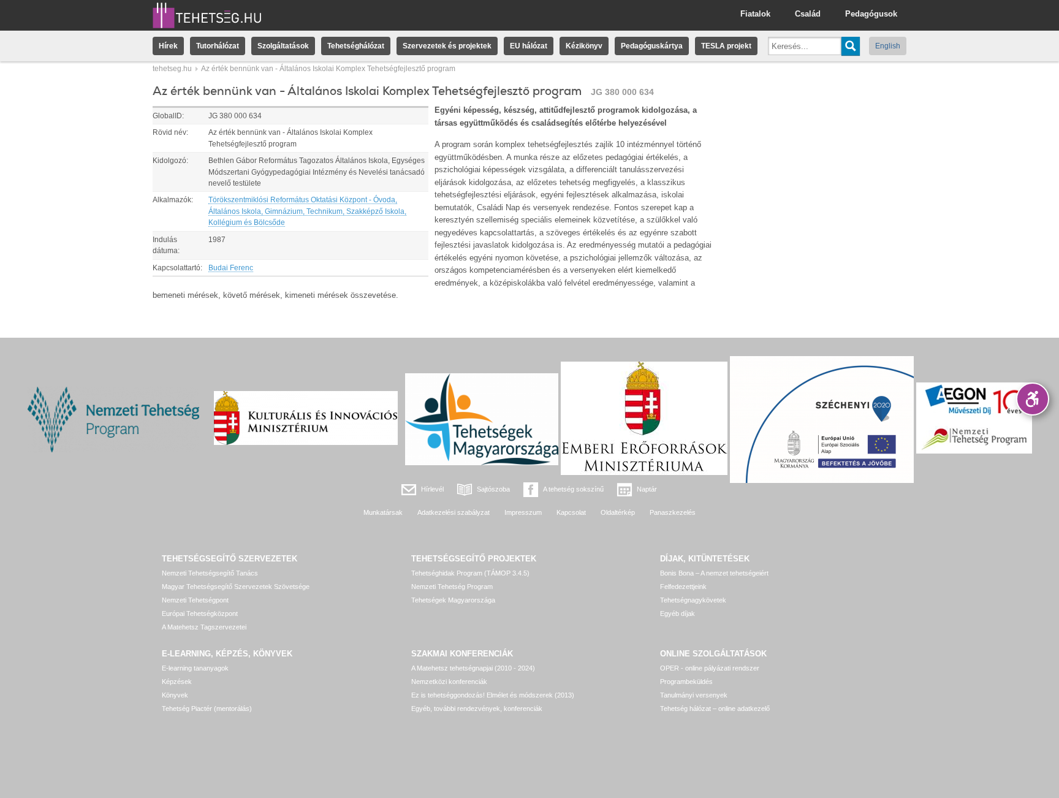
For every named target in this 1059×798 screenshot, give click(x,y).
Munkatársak (383, 512)
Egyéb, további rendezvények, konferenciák (476, 708)
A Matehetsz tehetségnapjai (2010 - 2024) (473, 668)
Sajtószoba (493, 489)
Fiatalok (755, 13)
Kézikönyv (584, 46)
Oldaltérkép (618, 512)
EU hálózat (528, 46)
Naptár (647, 489)
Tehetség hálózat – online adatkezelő (715, 708)
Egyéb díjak (677, 613)
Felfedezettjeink (683, 586)
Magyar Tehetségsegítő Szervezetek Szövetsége (235, 586)
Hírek (168, 46)
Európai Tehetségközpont (200, 613)
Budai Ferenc (230, 268)
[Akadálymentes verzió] (1032, 399)
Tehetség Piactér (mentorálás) (207, 708)
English (887, 46)
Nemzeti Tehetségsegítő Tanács (210, 573)
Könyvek (175, 695)
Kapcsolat (571, 512)
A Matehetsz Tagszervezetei (204, 627)
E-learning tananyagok (195, 668)
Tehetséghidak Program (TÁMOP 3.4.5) (470, 573)
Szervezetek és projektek (447, 46)
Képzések (177, 681)
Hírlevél (432, 489)
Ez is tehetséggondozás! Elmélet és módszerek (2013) (492, 695)
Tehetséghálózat (355, 46)
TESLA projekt (726, 46)
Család (808, 13)
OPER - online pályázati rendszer (709, 668)
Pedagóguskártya (652, 46)
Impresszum (523, 512)
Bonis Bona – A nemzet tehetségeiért (714, 573)
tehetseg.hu (172, 68)
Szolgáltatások (283, 46)
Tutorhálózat (217, 46)
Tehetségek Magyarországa (453, 600)
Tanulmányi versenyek (693, 695)
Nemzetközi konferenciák (449, 681)
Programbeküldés (686, 681)
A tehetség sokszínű (573, 489)
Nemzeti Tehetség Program (452, 586)
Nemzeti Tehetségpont (195, 600)
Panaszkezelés (673, 512)
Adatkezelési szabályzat (453, 512)
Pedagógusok (871, 13)
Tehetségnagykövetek (693, 600)
